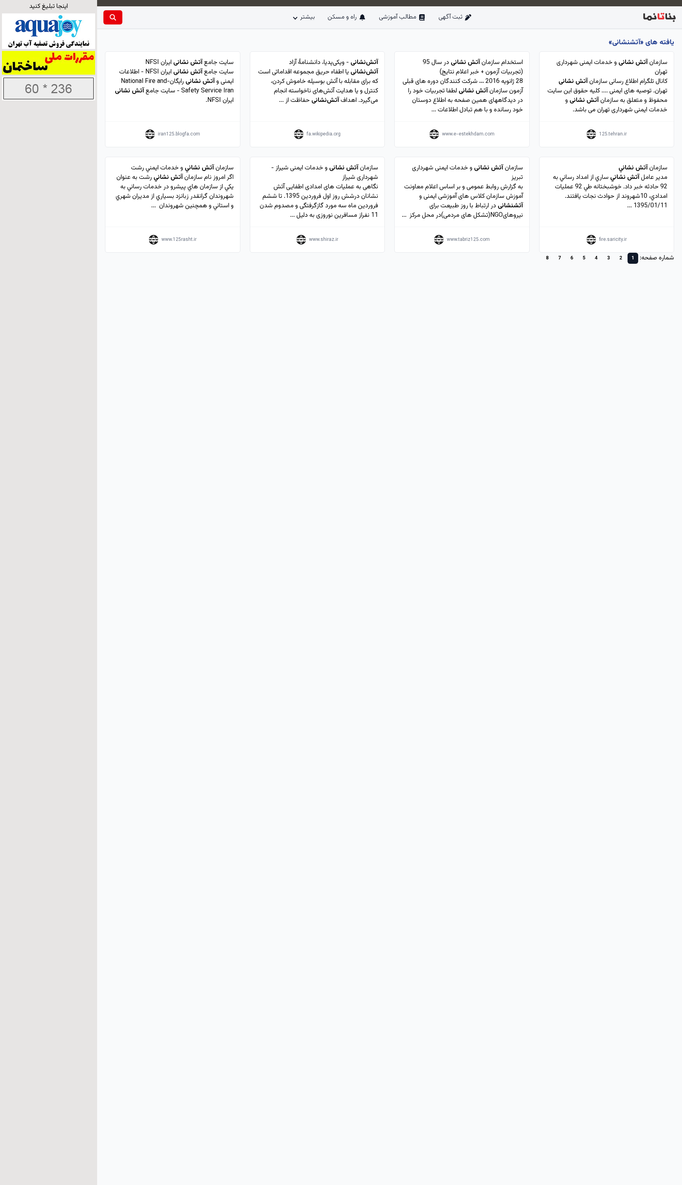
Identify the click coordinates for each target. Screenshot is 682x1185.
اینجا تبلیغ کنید (48, 6)
